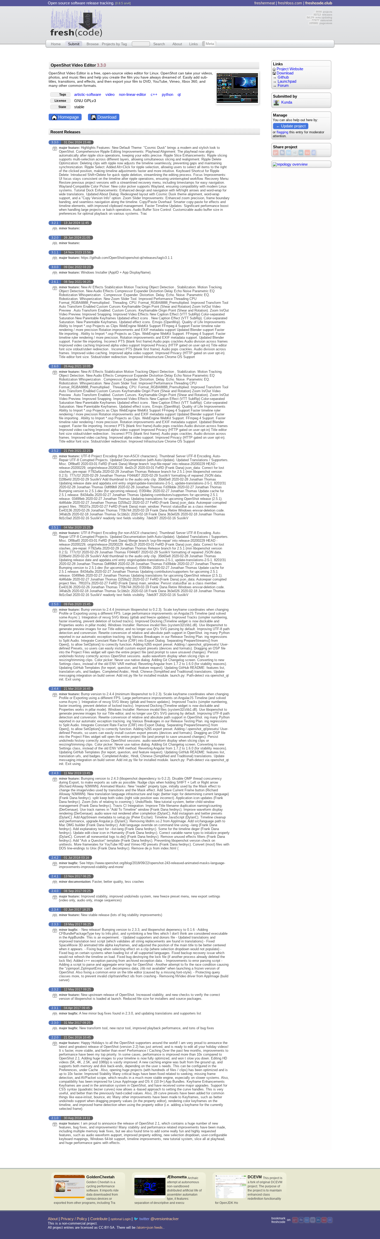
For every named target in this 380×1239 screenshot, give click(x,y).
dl (313, 152)
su (307, 152)
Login (121, 1219)
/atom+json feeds (149, 1227)
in (300, 152)
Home (56, 44)
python (168, 94)
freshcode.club (318, 3)
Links (193, 44)
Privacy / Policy (74, 1219)
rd (294, 152)
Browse (93, 44)
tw (288, 152)
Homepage (68, 117)
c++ (154, 94)
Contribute (99, 1219)
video (110, 94)
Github (283, 77)
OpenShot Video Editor (78, 65)
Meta (210, 44)
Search (159, 44)
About (177, 44)
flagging (282, 132)
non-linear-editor (133, 94)
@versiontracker (164, 1219)
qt (179, 94)
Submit (73, 44)
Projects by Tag (114, 44)
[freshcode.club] (76, 22)
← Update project (291, 126)
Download (106, 117)
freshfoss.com (290, 3)
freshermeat (264, 3)
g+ (276, 152)
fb (282, 152)
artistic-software (88, 94)
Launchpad (287, 81)
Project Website (289, 69)
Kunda (286, 102)
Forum (283, 85)
